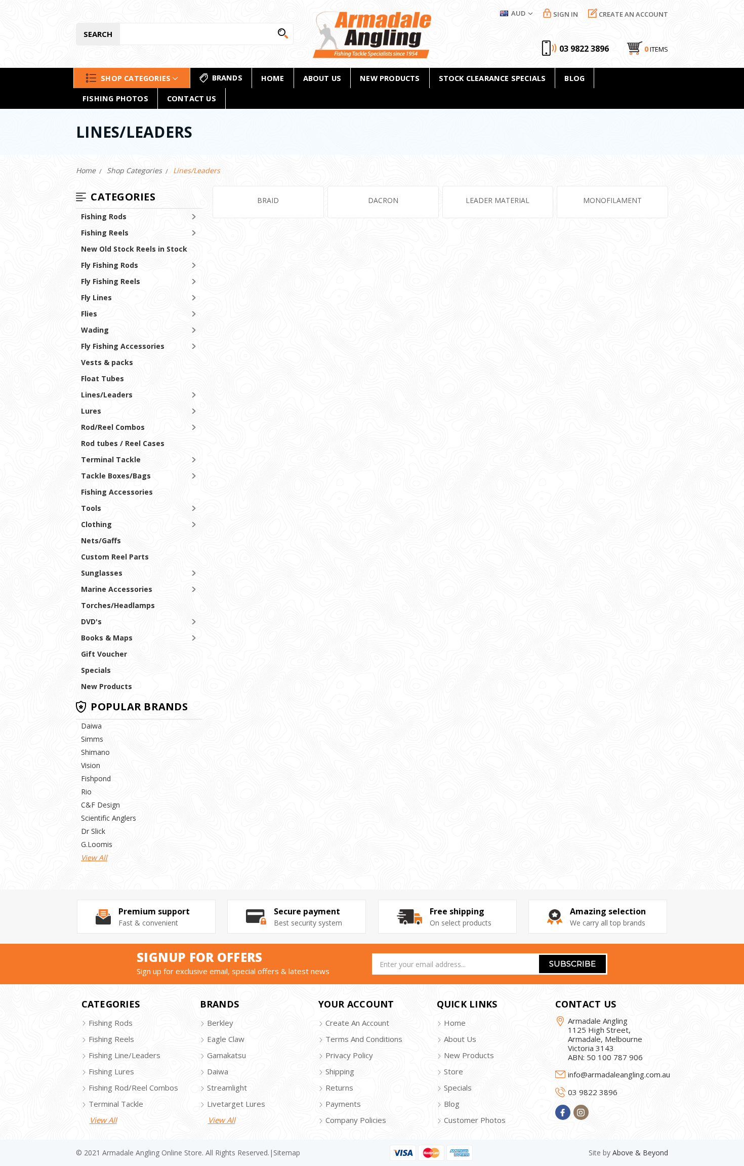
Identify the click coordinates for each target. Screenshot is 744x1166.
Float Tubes (102, 378)
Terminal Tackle (111, 459)
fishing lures (111, 1071)
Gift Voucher (104, 654)
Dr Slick (93, 831)
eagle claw (225, 1039)
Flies (89, 313)
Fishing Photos (115, 98)
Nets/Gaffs (101, 540)
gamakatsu (226, 1055)
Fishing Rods (104, 216)
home (272, 78)
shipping (339, 1071)
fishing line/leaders (124, 1055)
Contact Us (191, 98)
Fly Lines (96, 297)
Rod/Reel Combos (113, 427)
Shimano (95, 752)
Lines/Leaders (107, 394)
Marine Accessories (116, 589)
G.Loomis (96, 844)
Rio (86, 791)
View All (94, 857)
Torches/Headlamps (118, 605)
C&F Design (100, 805)
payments (343, 1104)
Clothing (96, 524)
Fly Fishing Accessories (122, 346)
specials (458, 1087)
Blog (574, 78)
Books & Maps (107, 637)
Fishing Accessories (117, 492)
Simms (92, 739)
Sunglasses (101, 573)
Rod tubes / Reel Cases (122, 443)
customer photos (475, 1120)
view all (103, 1120)
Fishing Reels (105, 232)
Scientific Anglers (108, 818)
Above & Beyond (640, 1152)
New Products (106, 686)
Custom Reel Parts (115, 556)
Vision (90, 765)
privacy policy (349, 1055)
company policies (355, 1120)
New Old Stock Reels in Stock (134, 249)
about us (460, 1039)
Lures (91, 411)
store (453, 1071)
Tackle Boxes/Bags (116, 475)
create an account (357, 1023)
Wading (95, 330)
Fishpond (96, 778)
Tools (91, 508)
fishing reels (111, 1039)
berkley (220, 1023)
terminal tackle (116, 1104)
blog (452, 1104)
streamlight (227, 1087)
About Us (322, 78)
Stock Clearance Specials (492, 78)
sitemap (286, 1152)
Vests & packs (107, 362)
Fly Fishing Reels (110, 281)
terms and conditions (363, 1039)
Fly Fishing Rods (109, 265)
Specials (96, 670)
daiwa (217, 1071)
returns (339, 1087)
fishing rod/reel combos (133, 1087)
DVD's (91, 621)
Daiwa (91, 726)
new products (390, 78)
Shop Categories (136, 77)
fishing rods (111, 1023)
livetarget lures (236, 1104)
